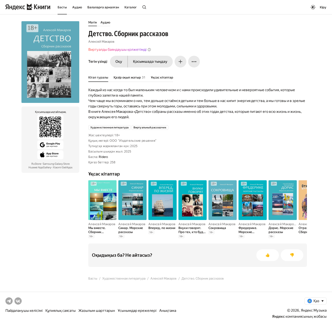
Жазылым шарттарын (96, 310)
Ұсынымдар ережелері (137, 310)
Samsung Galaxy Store (56, 163)
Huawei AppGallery (39, 167)
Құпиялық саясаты (60, 310)
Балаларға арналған (103, 7)
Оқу (118, 61)
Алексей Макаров (101, 41)
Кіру (323, 7)
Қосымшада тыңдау (150, 61)
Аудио (77, 7)
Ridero (103, 157)
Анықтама (167, 310)
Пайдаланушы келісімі (24, 310)
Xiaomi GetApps (62, 167)
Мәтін (92, 22)
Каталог (130, 7)
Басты (62, 7)
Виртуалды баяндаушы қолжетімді (117, 49)
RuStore (36, 163)
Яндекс (278, 316)
